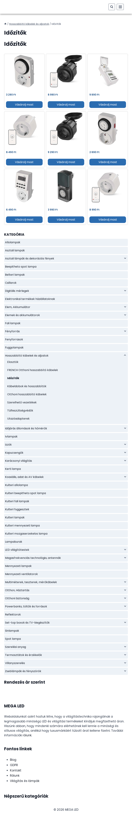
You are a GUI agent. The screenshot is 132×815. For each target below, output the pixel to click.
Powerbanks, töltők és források (26, 606)
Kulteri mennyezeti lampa (22, 525)
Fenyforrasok (14, 339)
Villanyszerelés (15, 663)
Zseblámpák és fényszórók (23, 671)
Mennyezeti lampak (18, 566)
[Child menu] (125, 258)
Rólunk (14, 776)
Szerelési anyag (15, 647)
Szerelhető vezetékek (22, 402)
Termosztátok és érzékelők (23, 655)
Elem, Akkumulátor (17, 307)
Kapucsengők (14, 453)
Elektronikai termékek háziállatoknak (30, 299)
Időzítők (13, 378)
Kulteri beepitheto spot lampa (25, 493)
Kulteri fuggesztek (17, 509)
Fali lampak (12, 323)
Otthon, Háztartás (17, 590)
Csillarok (10, 283)
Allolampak (12, 242)
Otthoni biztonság (17, 598)
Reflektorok (13, 615)
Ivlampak (11, 436)
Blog (13, 760)
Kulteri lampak (15, 517)
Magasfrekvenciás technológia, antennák (33, 558)
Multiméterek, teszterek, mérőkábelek (31, 582)
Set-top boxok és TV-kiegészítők (27, 623)
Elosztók (12, 362)
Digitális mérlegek (17, 291)
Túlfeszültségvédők (20, 410)
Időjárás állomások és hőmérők (26, 428)
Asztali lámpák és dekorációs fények (29, 258)
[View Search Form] (111, 7)
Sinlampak (12, 631)
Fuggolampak (14, 347)
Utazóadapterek (18, 419)
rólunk (27, 735)
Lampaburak (13, 542)
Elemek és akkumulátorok (22, 315)
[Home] (5, 24)
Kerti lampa (13, 469)
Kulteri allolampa (16, 485)
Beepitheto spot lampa (20, 267)
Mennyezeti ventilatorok (21, 574)
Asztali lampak (15, 250)
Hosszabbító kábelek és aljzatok (26, 356)
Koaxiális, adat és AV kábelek (24, 477)
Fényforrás (12, 331)
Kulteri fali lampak (17, 501)
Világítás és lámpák (24, 781)
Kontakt (15, 770)
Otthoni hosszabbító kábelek (27, 394)
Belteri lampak (15, 275)
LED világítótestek (17, 550)
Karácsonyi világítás (18, 461)
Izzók (8, 445)
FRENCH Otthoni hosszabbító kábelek (32, 370)
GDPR (14, 765)
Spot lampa (13, 639)
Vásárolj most (24, 105)
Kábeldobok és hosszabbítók (26, 386)
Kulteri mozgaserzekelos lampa (26, 534)
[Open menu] (120, 7)
